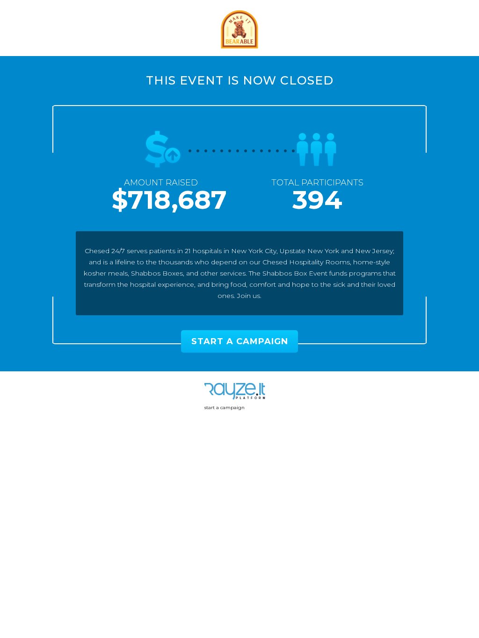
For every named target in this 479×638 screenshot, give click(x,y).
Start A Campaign (239, 341)
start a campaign (224, 407)
